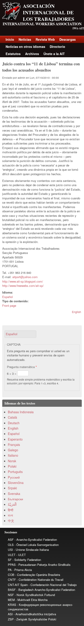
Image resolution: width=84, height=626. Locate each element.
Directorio (57, 46)
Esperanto (15, 439)
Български (15, 499)
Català (12, 417)
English (76, 312)
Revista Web (45, 39)
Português (15, 471)
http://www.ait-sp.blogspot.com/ (22, 281)
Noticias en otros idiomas (25, 46)
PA (10, 570)
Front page (9, 305)
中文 (11, 520)
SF (10, 560)
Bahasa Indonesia (21, 412)
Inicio (10, 39)
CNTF (12, 579)
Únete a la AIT (54, 53)
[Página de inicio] (11, 18)
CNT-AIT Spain (18, 585)
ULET (11, 555)
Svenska (14, 493)
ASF (11, 539)
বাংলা (10, 515)
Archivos (32, 53)
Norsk (12, 461)
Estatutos (13, 53)
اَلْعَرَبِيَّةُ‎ (12, 504)
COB (11, 575)
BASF (12, 590)
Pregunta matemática (22, 367)
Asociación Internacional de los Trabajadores (48, 12)
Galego (13, 450)
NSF (11, 595)
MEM (11, 600)
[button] (20, 334)
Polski (12, 466)
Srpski (12, 488)
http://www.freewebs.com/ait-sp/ (23, 285)
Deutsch (13, 423)
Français (14, 444)
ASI (10, 614)
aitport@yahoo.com (25, 277)
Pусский (14, 477)
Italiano (13, 455)
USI (10, 549)
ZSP (11, 619)
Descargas (67, 39)
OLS (11, 545)
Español (7, 297)
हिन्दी (10, 510)
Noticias (25, 39)
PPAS (12, 564)
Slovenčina (16, 482)
